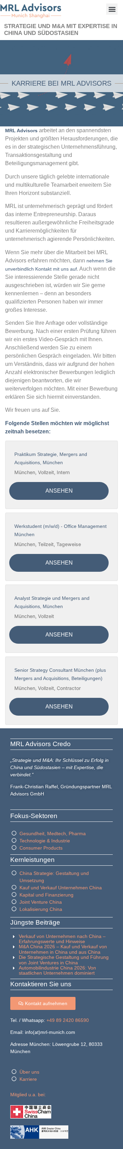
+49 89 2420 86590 (67, 1020)
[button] (112, 9)
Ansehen (59, 491)
